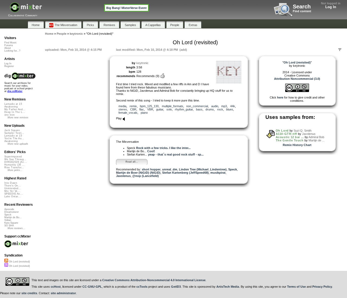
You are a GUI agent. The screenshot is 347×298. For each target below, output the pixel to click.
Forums (8, 45)
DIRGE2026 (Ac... (15, 162)
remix (133, 106)
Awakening (11, 106)
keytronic (142, 63)
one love (9, 114)
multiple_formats (172, 106)
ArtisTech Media (227, 286)
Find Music (10, 42)
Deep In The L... (14, 112)
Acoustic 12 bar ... (290, 137)
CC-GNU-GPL (92, 286)
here (280, 97)
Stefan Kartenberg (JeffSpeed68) (185, 172)
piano (144, 112)
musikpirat (218, 172)
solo (169, 109)
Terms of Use (296, 286)
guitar (159, 109)
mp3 (224, 106)
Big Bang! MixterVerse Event (126, 7)
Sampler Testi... (14, 133)
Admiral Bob (316, 137)
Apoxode (9, 209)
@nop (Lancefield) (145, 175)
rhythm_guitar (184, 109)
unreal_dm (169, 169)
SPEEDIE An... (13, 193)
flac (141, 109)
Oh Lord (282, 130)
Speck (232, 169)
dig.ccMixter (15, 91)
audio (214, 106)
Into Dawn (10, 183)
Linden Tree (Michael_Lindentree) (203, 169)
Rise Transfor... (14, 167)
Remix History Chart (297, 145)
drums (209, 109)
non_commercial (197, 106)
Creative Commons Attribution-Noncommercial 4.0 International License (153, 280)
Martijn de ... (316, 140)
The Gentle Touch (290, 140)
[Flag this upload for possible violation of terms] (340, 49)
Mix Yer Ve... (12, 191)
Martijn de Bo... (13, 217)
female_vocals (127, 112)
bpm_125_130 (149, 106)
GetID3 (176, 286)
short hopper (151, 169)
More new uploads (18, 143)
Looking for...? (12, 50)
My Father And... (14, 109)
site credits (29, 293)
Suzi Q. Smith (302, 130)
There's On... (12, 185)
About (7, 48)
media (122, 106)
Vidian (7, 220)
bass (199, 109)
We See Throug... (15, 159)
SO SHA (9, 225)
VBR (150, 109)
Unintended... (12, 188)
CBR (133, 109)
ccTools (141, 286)
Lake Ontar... (12, 196)
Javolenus (123, 175)
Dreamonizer (11, 212)
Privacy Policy (322, 286)
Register (9, 66)
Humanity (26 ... (14, 164)
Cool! (151, 151)
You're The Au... (14, 138)
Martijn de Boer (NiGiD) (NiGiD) (138, 172)
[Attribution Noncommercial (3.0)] (297, 91)
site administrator (63, 293)
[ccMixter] (26, 10)
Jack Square (12, 130)
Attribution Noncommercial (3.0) (297, 78)
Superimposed (13, 156)
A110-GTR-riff (286, 133)
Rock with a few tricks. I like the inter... (163, 148)
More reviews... (16, 228)
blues (229, 109)
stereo (122, 109)
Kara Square (11, 222)
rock (220, 109)
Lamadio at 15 (13, 104)
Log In (330, 7)
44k (232, 106)
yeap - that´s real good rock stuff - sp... (176, 154)
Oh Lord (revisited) (19, 261)
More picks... (15, 170)
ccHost (56, 286)
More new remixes (18, 117)
